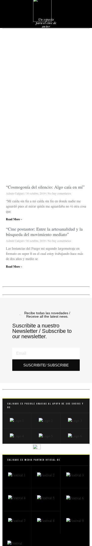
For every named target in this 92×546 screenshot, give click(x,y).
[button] (78, 12)
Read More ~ (14, 219)
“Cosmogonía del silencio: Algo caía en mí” (45, 187)
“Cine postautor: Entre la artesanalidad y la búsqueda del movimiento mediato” (44, 231)
